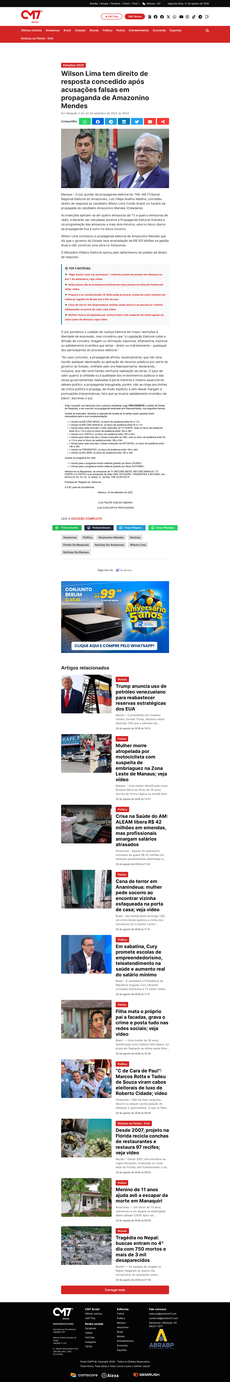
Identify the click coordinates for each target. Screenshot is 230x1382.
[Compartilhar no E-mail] (150, 121)
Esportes (175, 30)
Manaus (121, 1322)
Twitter (89, 1332)
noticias (135, 537)
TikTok (88, 1346)
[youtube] (181, 16)
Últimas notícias (31, 30)
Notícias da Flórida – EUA (37, 38)
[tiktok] (194, 16)
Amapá (104, 3)
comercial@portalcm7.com (163, 1318)
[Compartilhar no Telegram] (111, 121)
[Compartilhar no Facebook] (98, 121)
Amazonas (53, 30)
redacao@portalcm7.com (162, 1313)
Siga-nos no (105, 570)
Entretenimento (139, 30)
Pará (134, 3)
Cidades (80, 30)
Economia (159, 30)
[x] (169, 16)
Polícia (120, 30)
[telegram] (201, 16)
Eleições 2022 (73, 65)
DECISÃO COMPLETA (86, 518)
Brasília (94, 3)
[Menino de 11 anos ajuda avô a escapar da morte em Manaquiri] (86, 1197)
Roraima (115, 3)
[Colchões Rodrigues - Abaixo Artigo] (115, 616)
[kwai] (149, 16)
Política (107, 30)
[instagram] (188, 16)
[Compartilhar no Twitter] (137, 121)
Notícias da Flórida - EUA (134, 1123)
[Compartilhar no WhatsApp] (85, 121)
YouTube (89, 1337)
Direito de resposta (76, 544)
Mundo (94, 30)
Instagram (90, 1341)
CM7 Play (90, 1318)
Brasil (67, 30)
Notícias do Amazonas (109, 544)
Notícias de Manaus (76, 552)
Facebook (90, 1328)
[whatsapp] (175, 16)
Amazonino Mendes (111, 537)
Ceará (126, 3)
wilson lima (138, 544)
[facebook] (156, 16)
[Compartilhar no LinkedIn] (124, 121)
